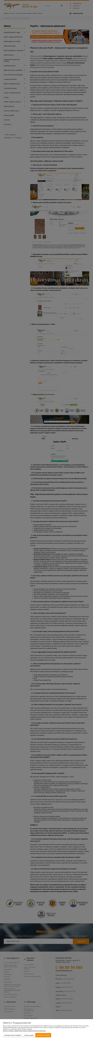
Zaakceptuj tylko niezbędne (12, 1035)
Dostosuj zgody (29, 1035)
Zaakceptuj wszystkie (43, 1035)
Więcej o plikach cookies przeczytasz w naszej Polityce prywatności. (24, 1031)
